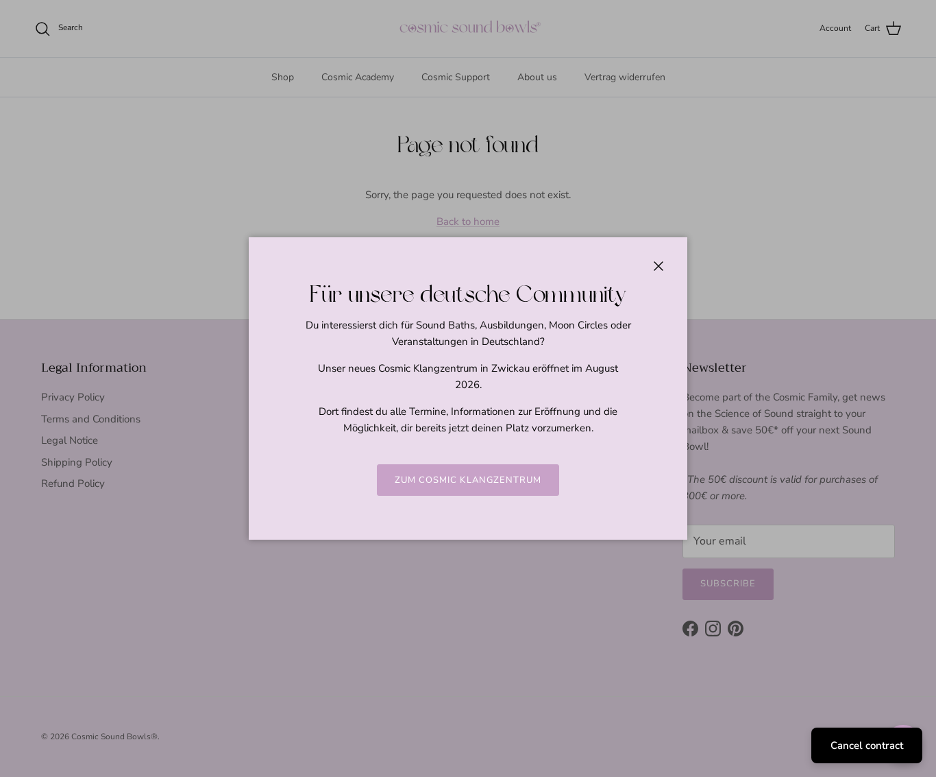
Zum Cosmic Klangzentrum (468, 480)
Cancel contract (866, 745)
